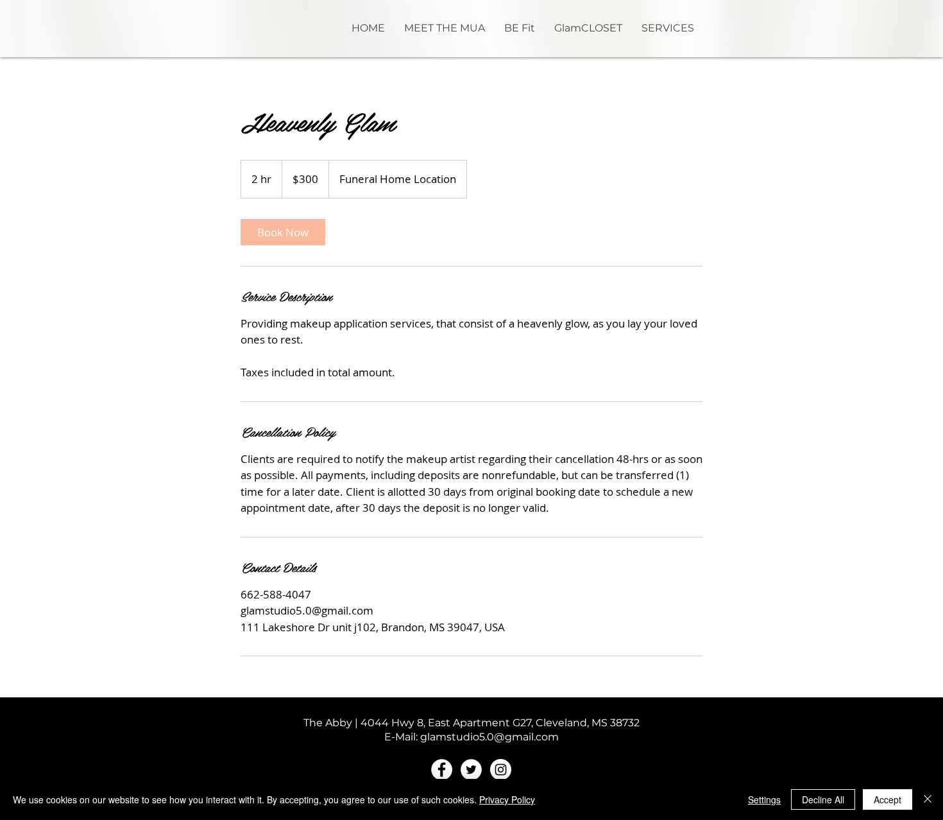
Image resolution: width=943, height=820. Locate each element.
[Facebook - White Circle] (441, 769)
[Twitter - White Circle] (471, 769)
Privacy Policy (507, 799)
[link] (283, 232)
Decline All (823, 799)
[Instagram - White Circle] (500, 769)
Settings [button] (764, 799)
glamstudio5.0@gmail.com (489, 737)
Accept (887, 799)
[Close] (927, 799)
